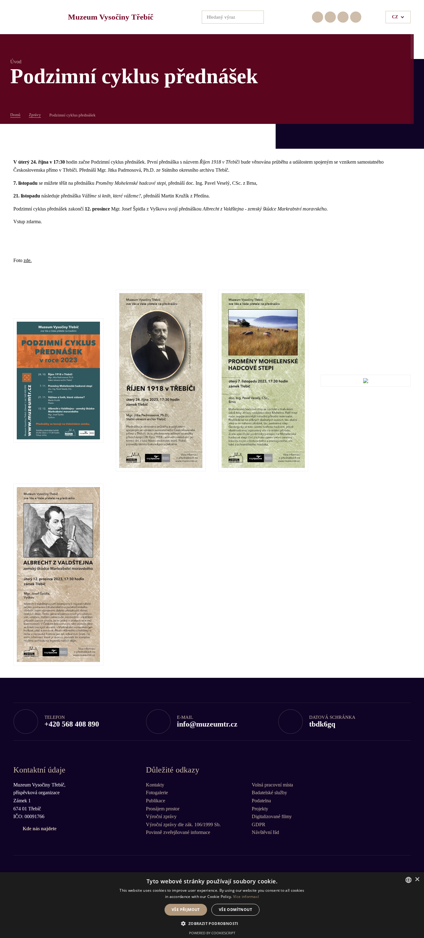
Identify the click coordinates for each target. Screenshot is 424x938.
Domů (15, 114)
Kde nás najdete (39, 828)
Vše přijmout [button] (186, 909)
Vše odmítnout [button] (235, 909)
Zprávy (35, 114)
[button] (212, 923)
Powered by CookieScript (212, 933)
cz (395, 17)
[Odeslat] (257, 17)
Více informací (246, 896)
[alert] (212, 905)
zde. (28, 260)
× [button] (417, 879)
